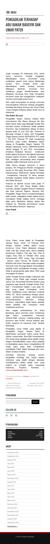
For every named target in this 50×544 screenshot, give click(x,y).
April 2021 (10, 497)
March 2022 (11, 475)
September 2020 (13, 523)
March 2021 (11, 500)
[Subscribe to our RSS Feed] (17, 416)
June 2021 (11, 489)
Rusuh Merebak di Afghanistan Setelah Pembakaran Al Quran (13, 385)
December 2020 (13, 511)
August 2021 (11, 482)
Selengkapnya (12, 526)
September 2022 (13, 456)
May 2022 (10, 467)
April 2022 (10, 471)
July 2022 (10, 464)
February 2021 (12, 504)
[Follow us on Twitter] (13, 416)
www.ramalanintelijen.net (16, 370)
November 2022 (13, 452)
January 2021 (12, 508)
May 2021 (10, 493)
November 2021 (13, 478)
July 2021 (10, 486)
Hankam (26, 376)
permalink (9, 379)
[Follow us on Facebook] (8, 416)
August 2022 (11, 460)
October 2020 (12, 519)
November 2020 (13, 515)
